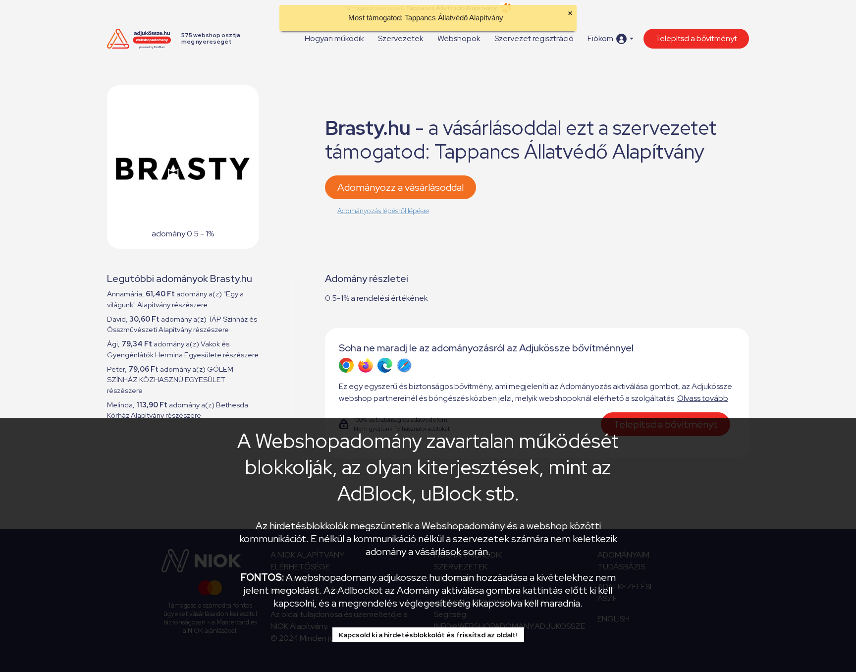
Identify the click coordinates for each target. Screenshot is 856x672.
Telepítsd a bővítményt (696, 38)
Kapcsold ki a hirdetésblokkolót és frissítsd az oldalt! (428, 634)
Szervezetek (401, 38)
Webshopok (459, 38)
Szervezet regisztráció (534, 38)
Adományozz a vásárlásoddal (400, 187)
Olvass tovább (702, 398)
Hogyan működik (334, 38)
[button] (611, 39)
